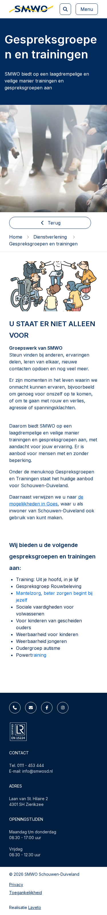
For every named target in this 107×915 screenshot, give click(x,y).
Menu (86, 9)
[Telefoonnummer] (15, 707)
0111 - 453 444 (30, 765)
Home (15, 237)
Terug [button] (54, 223)
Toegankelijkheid (25, 892)
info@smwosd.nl (37, 771)
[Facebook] (47, 707)
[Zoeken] (65, 9)
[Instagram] (62, 707)
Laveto (34, 907)
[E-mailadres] (31, 707)
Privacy (16, 884)
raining (39, 655)
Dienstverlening (50, 237)
